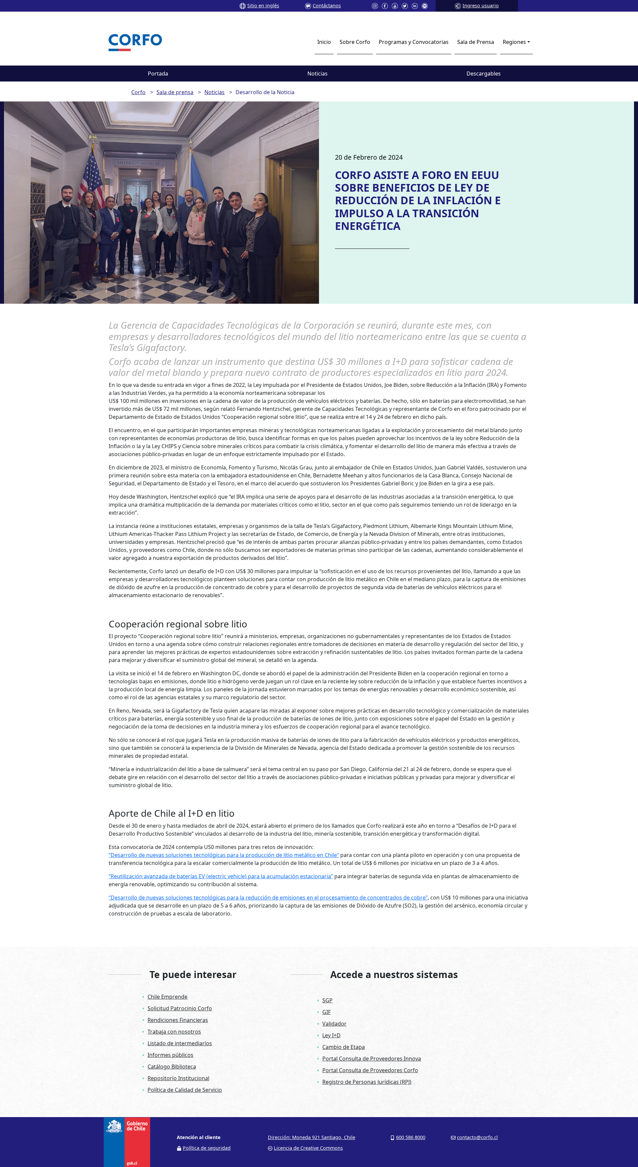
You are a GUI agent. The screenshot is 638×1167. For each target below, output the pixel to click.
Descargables (484, 73)
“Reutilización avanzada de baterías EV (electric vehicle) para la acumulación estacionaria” (221, 876)
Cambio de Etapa (343, 1047)
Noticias (317, 73)
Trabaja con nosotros (174, 1031)
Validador (334, 1023)
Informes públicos (170, 1055)
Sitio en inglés (263, 5)
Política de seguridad (207, 1148)
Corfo (138, 92)
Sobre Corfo (355, 42)
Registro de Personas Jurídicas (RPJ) (366, 1081)
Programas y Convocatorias (414, 42)
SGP (327, 1000)
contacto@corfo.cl (477, 1137)
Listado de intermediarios (180, 1043)
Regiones (514, 42)
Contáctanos (327, 5)
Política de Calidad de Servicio (185, 1089)
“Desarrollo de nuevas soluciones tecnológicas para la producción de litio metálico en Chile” (224, 855)
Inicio (324, 42)
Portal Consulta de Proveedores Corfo (370, 1070)
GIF (326, 1012)
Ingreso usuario (481, 5)
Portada (158, 73)
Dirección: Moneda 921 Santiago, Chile (311, 1137)
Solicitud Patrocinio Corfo (180, 1008)
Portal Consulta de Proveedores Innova (371, 1058)
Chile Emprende (167, 996)
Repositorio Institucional (178, 1078)
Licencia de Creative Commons (308, 1148)
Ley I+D (331, 1035)
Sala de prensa (175, 92)
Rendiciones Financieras (178, 1020)
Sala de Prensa (475, 42)
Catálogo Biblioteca (172, 1066)
